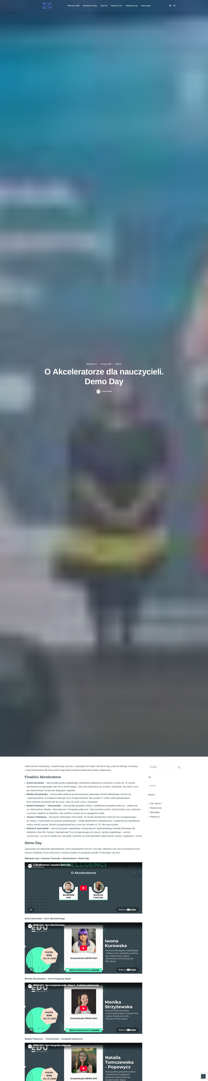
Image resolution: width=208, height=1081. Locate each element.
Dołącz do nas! (116, 6)
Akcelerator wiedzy (90, 6)
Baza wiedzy (146, 6)
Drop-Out (104, 6)
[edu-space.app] (47, 5)
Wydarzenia (92, 364)
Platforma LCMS (73, 6)
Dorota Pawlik (107, 391)
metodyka (152, 785)
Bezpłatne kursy (132, 6)
